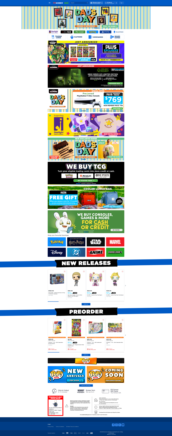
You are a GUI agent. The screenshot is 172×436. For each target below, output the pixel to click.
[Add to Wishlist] (65, 271)
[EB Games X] (119, 425)
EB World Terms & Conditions (72, 426)
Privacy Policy (51, 426)
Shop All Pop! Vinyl (86, 385)
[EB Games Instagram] (116, 425)
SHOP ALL (86, 304)
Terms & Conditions (60, 426)
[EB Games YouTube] (123, 425)
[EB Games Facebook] (113, 425)
